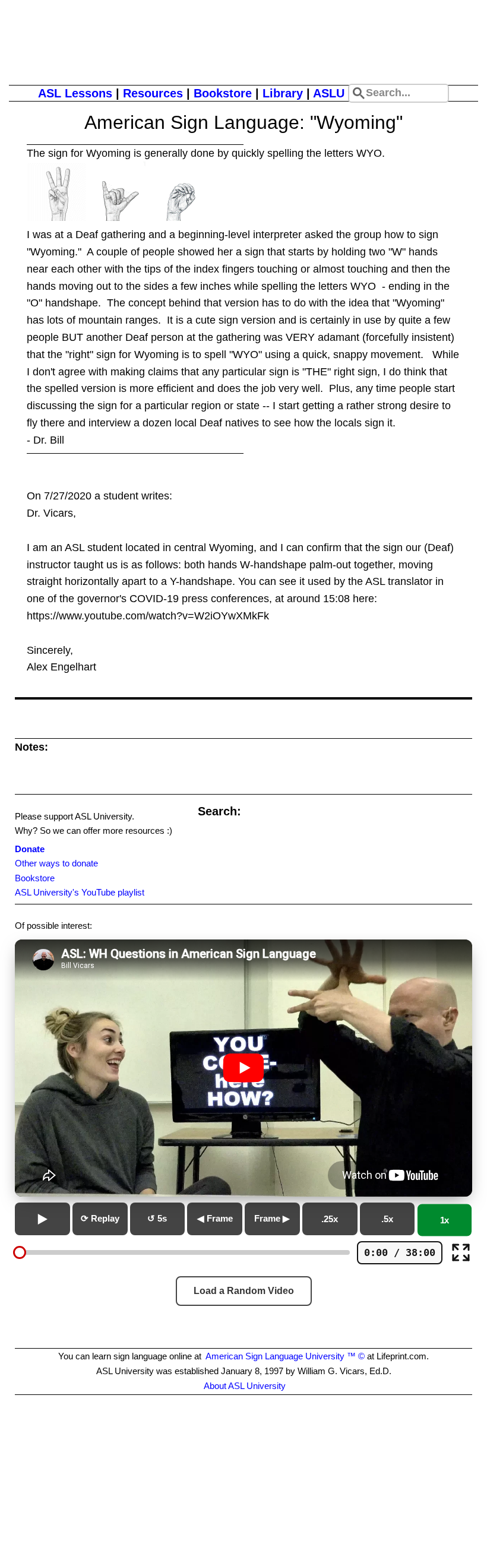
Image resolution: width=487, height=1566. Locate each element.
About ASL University (245, 1386)
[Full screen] (461, 1252)
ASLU (328, 93)
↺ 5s (157, 1218)
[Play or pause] (42, 1219)
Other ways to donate (56, 863)
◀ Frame (215, 1218)
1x (445, 1220)
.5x (387, 1219)
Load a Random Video (244, 1291)
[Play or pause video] (243, 1068)
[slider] (19, 1252)
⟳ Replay (100, 1218)
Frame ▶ (272, 1218)
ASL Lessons (75, 93)
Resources (153, 93)
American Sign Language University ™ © (285, 1356)
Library (283, 93)
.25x (329, 1219)
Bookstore (223, 93)
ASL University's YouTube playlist (79, 892)
